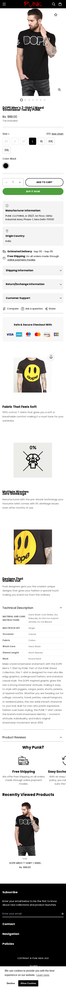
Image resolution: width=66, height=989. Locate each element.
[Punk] (33, 4)
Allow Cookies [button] (28, 983)
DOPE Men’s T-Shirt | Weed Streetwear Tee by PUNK (25, 863)
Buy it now (33, 191)
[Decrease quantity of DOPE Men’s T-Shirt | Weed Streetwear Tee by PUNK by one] (6, 182)
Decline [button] (11, 983)
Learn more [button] (42, 975)
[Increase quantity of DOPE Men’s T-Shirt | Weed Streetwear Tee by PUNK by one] (20, 182)
